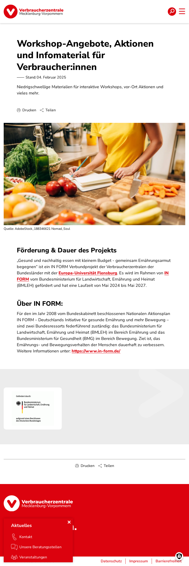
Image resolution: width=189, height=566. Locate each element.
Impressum (138, 561)
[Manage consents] (179, 556)
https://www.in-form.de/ (96, 351)
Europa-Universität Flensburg (88, 273)
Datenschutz (111, 561)
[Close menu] (69, 522)
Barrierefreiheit (169, 561)
